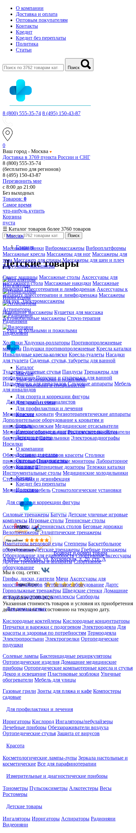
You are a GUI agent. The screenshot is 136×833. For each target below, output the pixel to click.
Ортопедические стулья (29, 733)
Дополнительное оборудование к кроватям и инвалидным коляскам (53, 423)
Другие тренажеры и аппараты (37, 561)
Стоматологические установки (86, 490)
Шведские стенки (82, 590)
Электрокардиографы (95, 438)
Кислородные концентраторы (96, 621)
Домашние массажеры (28, 312)
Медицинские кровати (28, 414)
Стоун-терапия (83, 318)
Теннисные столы (85, 520)
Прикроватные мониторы (66, 461)
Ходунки (13, 342)
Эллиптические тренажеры (70, 532)
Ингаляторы (16, 818)
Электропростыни (23, 639)
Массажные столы (59, 277)
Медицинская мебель (27, 490)
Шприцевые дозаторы (60, 467)
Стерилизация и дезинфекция (36, 479)
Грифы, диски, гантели (28, 578)
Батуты (59, 514)
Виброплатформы (106, 248)
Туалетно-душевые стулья (32, 372)
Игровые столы (46, 520)
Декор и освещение (24, 674)
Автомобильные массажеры (34, 318)
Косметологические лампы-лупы (40, 758)
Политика (27, 44)
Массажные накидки (67, 283)
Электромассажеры (42, 301)
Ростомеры (15, 794)
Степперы (75, 543)
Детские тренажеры (57, 549)
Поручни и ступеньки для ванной (74, 377)
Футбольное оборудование (74, 584)
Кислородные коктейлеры (32, 621)
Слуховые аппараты (90, 383)
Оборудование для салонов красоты (43, 455)
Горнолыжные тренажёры (32, 590)
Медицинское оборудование (34, 432)
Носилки (13, 444)
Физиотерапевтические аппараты (93, 414)
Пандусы (72, 372)
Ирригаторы (17, 721)
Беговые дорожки (103, 526)
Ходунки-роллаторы (47, 342)
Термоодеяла (101, 633)
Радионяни (103, 818)
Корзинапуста (12, 219)
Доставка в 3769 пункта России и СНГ (46, 157)
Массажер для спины (37, 260)
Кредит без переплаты (41, 38)
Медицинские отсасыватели (87, 426)
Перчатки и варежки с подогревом (42, 627)
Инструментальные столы (32, 473)
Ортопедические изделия (31, 662)
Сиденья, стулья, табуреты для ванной (73, 360)
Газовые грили (19, 691)
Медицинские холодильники (95, 473)
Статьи (24, 50)
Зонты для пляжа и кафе (64, 691)
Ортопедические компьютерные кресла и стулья (78, 668)
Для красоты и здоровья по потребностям (64, 630)
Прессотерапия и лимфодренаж (59, 289)
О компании (30, 8)
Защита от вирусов (78, 733)
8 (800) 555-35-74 (22, 113)
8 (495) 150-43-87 (61, 113)
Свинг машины (20, 277)
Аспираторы (75, 818)
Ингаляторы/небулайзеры (84, 721)
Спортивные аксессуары (103, 555)
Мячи (62, 578)
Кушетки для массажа (78, 312)
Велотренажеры (21, 532)
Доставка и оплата (36, 14)
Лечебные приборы (25, 727)
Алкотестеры (83, 788)
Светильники (54, 438)
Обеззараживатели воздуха (78, 727)
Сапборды (87, 596)
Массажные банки (23, 248)
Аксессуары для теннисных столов (42, 526)
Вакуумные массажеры (29, 266)
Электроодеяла (99, 627)
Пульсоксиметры (48, 788)
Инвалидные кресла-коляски (35, 354)
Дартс (112, 584)
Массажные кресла (24, 254)
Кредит (24, 32)
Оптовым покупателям (42, 20)
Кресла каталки (113, 348)
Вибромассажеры (65, 248)
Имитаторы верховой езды (33, 543)
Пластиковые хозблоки (73, 674)
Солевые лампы (21, 656)
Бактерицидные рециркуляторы (76, 656)
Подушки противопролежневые (59, 348)
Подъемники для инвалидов (34, 383)
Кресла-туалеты (86, 354)
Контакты (27, 26)
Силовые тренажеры (26, 514)
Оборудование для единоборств (38, 555)
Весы (106, 788)
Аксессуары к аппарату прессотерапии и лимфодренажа (65, 292)
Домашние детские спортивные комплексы (65, 593)
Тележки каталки (105, 467)
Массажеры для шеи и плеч (93, 260)
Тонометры (15, 788)
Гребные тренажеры (103, 549)
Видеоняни (15, 824)
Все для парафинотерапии (66, 764)
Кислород (43, 721)
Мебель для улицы (55, 680)
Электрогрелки (62, 639)
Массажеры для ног (69, 254)
